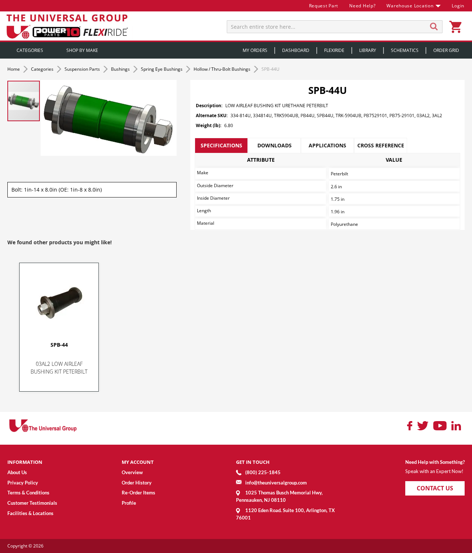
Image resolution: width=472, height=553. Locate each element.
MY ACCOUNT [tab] (138, 462)
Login (458, 6)
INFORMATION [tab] (24, 462)
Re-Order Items (138, 493)
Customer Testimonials (32, 503)
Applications (327, 145)
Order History (137, 483)
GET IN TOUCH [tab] (253, 462)
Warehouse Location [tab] (409, 6)
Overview (132, 472)
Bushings (121, 69)
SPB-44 (59, 344)
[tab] (221, 145)
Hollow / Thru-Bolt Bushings (222, 69)
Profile (129, 503)
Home (14, 69)
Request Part (324, 6)
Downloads (274, 145)
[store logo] (68, 26)
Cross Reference (380, 145)
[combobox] (334, 26)
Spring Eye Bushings (162, 69)
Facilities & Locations (30, 513)
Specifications (221, 145)
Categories (43, 69)
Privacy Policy (22, 483)
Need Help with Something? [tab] (435, 462)
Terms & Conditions (28, 493)
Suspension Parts (83, 69)
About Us (17, 472)
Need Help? (362, 6)
